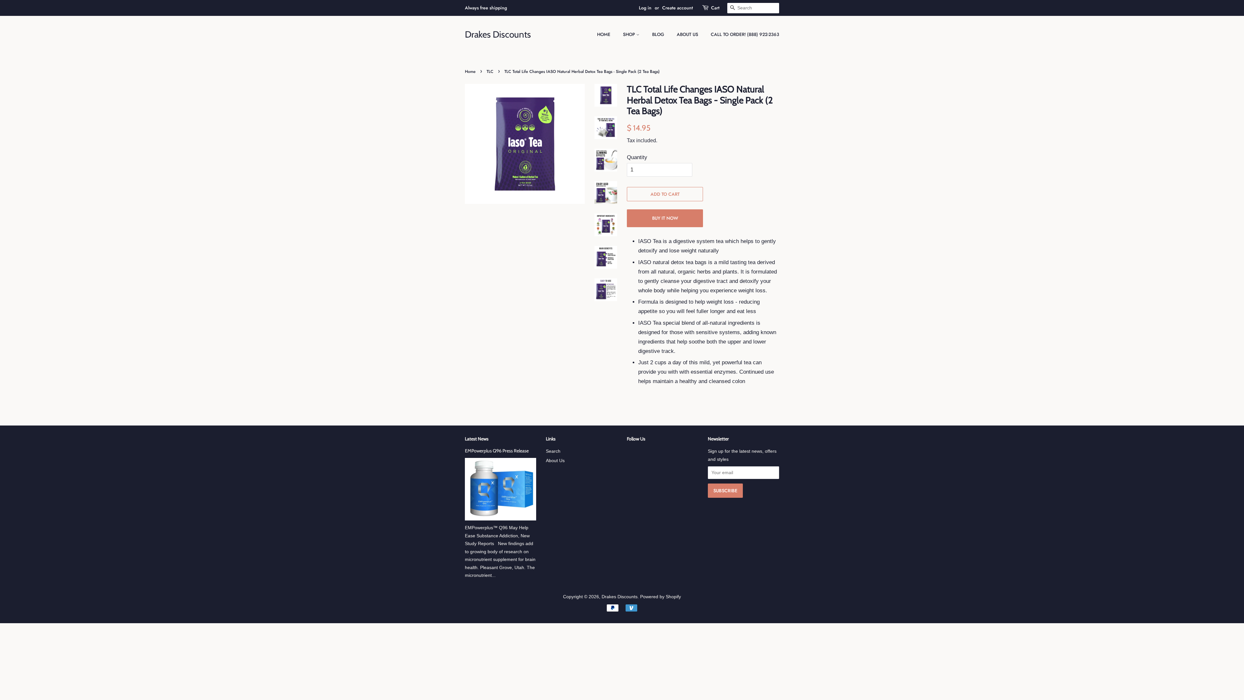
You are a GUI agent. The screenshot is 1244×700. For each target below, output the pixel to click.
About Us (687, 34)
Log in (645, 8)
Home (603, 34)
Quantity (637, 157)
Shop (629, 34)
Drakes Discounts (498, 34)
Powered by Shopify (660, 596)
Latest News (477, 439)
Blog (658, 34)
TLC (490, 71)
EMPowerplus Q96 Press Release (497, 451)
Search (553, 451)
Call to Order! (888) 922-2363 (745, 34)
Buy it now (665, 218)
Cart (715, 8)
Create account (677, 8)
